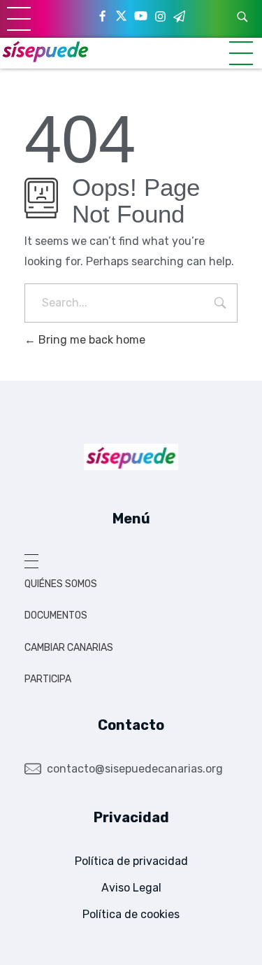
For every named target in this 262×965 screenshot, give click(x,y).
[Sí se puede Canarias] (45, 51)
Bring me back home (90, 339)
